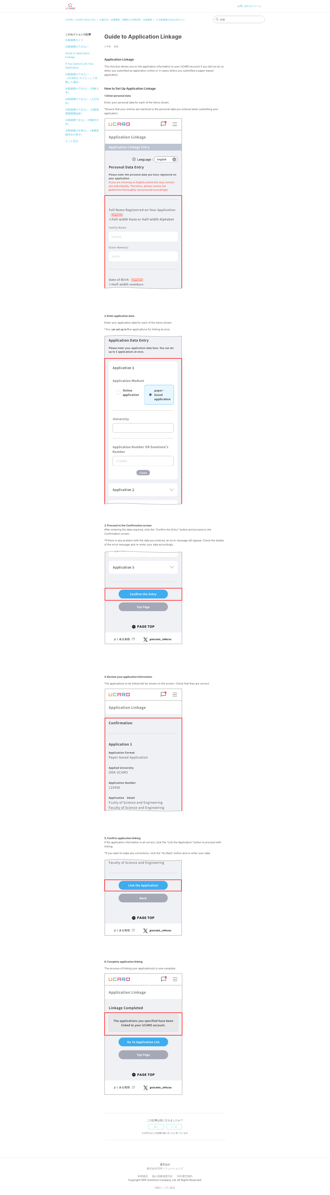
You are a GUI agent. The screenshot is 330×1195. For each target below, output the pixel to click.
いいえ (174, 1126)
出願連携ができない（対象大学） (82, 90)
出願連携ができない (77, 46)
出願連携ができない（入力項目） (82, 101)
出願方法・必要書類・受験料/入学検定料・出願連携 (126, 19)
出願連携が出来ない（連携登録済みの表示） (82, 132)
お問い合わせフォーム (249, 5)
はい (156, 1126)
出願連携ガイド (74, 40)
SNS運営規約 (184, 1176)
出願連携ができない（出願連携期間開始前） (82, 111)
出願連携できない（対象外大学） (82, 122)
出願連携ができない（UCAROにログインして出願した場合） (81, 78)
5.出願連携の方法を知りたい (170, 19)
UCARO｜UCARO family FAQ (80, 19)
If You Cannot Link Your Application (79, 65)
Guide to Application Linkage (77, 55)
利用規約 (143, 1176)
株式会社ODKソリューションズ (165, 1168)
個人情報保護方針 (162, 1176)
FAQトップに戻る (165, 1187)
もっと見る (71, 141)
